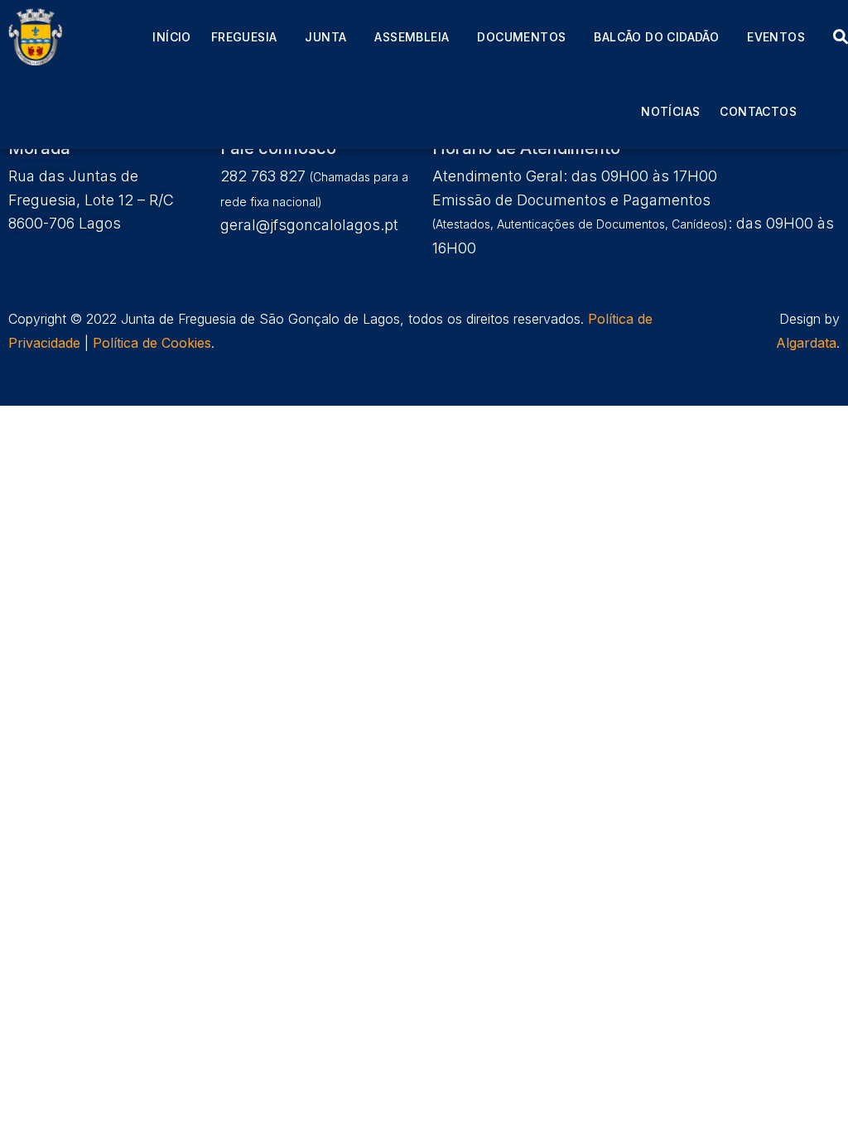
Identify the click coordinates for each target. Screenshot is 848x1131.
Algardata (806, 342)
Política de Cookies (152, 342)
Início (171, 37)
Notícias (670, 111)
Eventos (776, 37)
